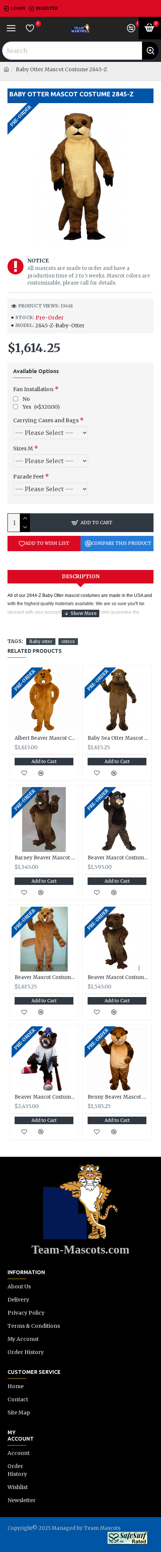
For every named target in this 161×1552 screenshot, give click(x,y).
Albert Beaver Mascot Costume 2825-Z (45, 738)
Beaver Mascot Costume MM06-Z (45, 978)
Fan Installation (33, 389)
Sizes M (23, 448)
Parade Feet (28, 476)
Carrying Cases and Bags (46, 420)
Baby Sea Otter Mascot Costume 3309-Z (118, 738)
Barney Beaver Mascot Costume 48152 (45, 858)
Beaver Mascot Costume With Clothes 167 (45, 1097)
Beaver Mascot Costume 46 (118, 858)
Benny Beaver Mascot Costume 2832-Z (118, 1097)
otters (68, 641)
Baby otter (40, 641)
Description (81, 576)
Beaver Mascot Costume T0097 (118, 978)
